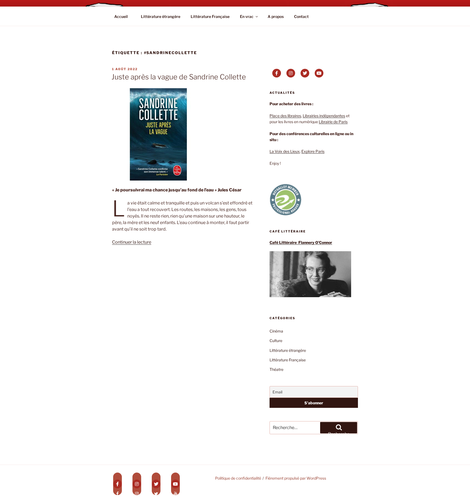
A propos (276, 16)
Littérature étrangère (160, 16)
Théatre (276, 369)
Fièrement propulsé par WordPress (295, 478)
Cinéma (276, 331)
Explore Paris (312, 151)
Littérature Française (210, 16)
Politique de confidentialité (238, 478)
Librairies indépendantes (324, 115)
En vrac (246, 16)
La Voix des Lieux (285, 151)
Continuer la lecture (131, 242)
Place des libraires (285, 115)
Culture (276, 340)
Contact (301, 16)
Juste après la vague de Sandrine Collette (179, 77)
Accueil (121, 16)
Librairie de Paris (333, 121)
